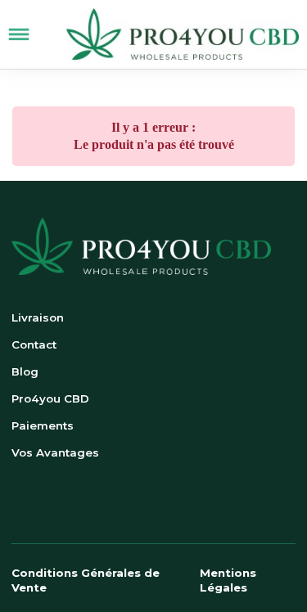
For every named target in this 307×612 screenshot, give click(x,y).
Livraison (37, 317)
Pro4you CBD (50, 398)
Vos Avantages (55, 452)
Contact (33, 344)
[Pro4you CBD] (182, 34)
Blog (24, 371)
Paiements (42, 425)
